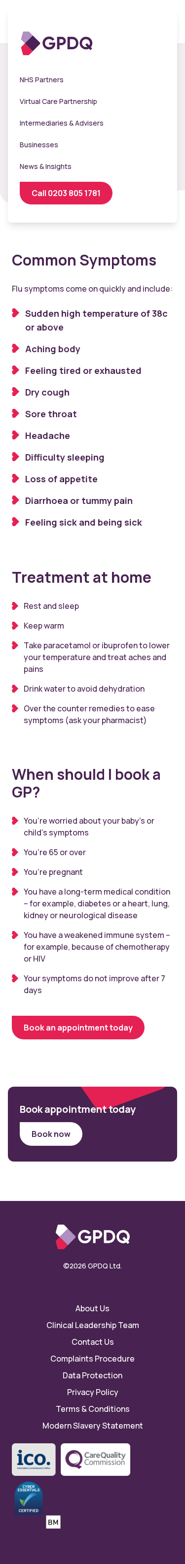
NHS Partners (42, 79)
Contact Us (93, 1341)
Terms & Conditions (93, 1408)
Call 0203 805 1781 (66, 193)
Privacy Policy (92, 1392)
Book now (51, 1134)
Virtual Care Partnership (58, 101)
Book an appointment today (78, 1027)
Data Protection (92, 1375)
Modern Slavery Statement (92, 1425)
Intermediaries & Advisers (62, 123)
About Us (92, 1308)
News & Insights (46, 166)
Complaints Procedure (92, 1358)
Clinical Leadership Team (92, 1325)
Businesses (39, 144)
